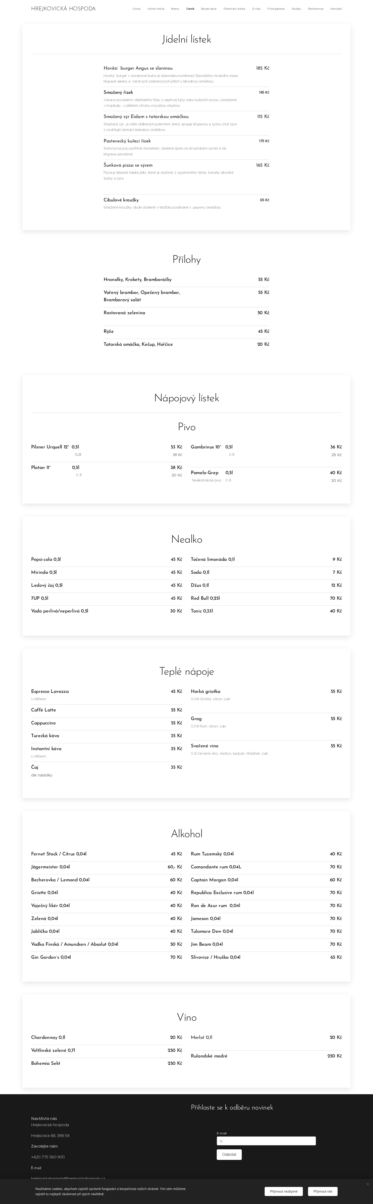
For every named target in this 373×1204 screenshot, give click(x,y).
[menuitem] (138, 8)
